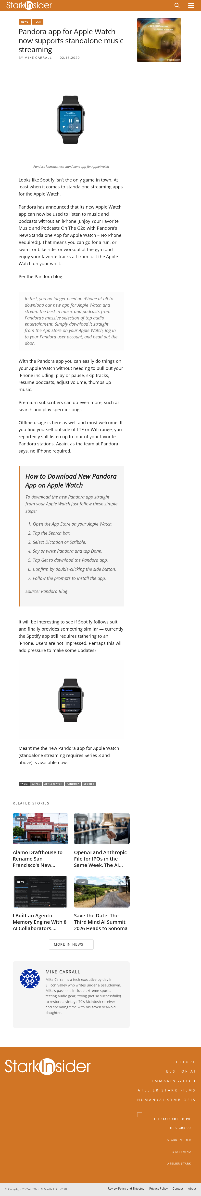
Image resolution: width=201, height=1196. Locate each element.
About (192, 1188)
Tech (37, 21)
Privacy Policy (158, 1188)
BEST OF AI (181, 1071)
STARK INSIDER (179, 1139)
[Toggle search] (177, 5)
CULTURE (184, 1062)
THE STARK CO (179, 1128)
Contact (178, 1188)
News (24, 21)
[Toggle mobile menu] (191, 5)
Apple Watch (53, 784)
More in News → (71, 944)
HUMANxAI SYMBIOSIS (166, 1099)
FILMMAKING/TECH (171, 1080)
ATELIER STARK (179, 1163)
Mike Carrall (38, 57)
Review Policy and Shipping (126, 1188)
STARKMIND (182, 1151)
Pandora (73, 784)
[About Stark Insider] (159, 40)
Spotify (89, 784)
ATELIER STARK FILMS (167, 1090)
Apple (36, 784)
